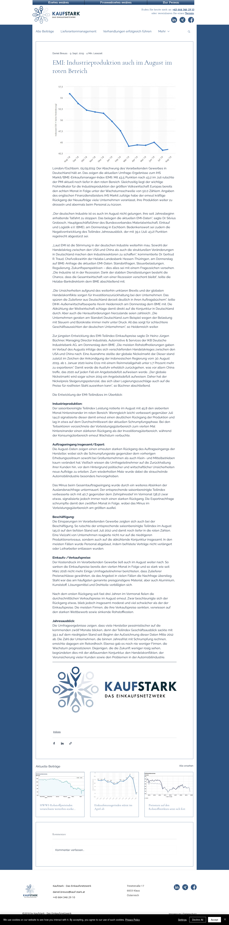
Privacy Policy (132, 919)
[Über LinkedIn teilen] (62, 743)
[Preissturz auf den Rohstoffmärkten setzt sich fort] (169, 785)
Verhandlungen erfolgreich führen (127, 31)
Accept (214, 919)
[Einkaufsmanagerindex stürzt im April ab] (114, 785)
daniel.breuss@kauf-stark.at (69, 891)
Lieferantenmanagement (78, 31)
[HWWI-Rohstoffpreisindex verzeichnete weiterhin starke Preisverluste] (60, 785)
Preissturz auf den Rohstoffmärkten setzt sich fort (167, 807)
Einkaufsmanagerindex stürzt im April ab (113, 807)
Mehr (162, 31)
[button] (58, 2)
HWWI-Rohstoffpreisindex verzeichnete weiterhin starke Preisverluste (57, 807)
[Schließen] (225, 919)
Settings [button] (182, 919)
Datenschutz (190, 914)
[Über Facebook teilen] (54, 743)
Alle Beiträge (45, 31)
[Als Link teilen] (70, 743)
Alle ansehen (186, 765)
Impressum (175, 914)
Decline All (197, 919)
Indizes (57, 732)
